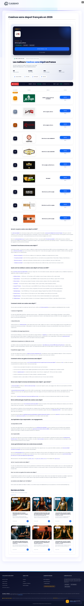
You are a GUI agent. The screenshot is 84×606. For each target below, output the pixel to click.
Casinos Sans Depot (48, 603)
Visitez (65, 97)
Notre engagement (46, 579)
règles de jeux (57, 458)
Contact (24, 581)
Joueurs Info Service (46, 581)
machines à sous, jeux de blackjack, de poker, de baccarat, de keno (36, 414)
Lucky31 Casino (4, 585)
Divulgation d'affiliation (26, 583)
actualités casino (31, 458)
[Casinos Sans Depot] (11, 5)
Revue (65, 113)
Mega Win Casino (17, 295)
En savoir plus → (20, 594)
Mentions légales (25, 585)
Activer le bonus (41, 48)
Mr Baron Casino (5, 579)
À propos (24, 579)
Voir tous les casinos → (6, 587)
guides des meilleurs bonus (41, 458)
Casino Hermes (17, 278)
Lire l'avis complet (42, 52)
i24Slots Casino (17, 298)
